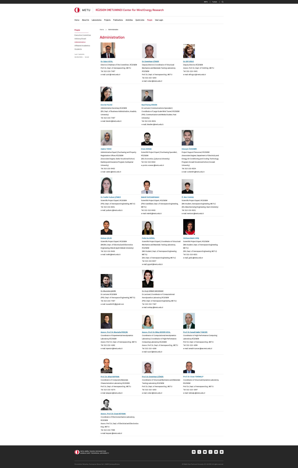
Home (76, 20)
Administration (80, 42)
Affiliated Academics (82, 46)
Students (78, 49)
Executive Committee (82, 35)
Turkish (214, 2)
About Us (85, 20)
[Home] (82, 10)
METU (206, 2)
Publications (118, 20)
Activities (129, 20)
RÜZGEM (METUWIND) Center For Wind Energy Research (130, 10)
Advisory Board (80, 39)
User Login (159, 20)
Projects (107, 20)
